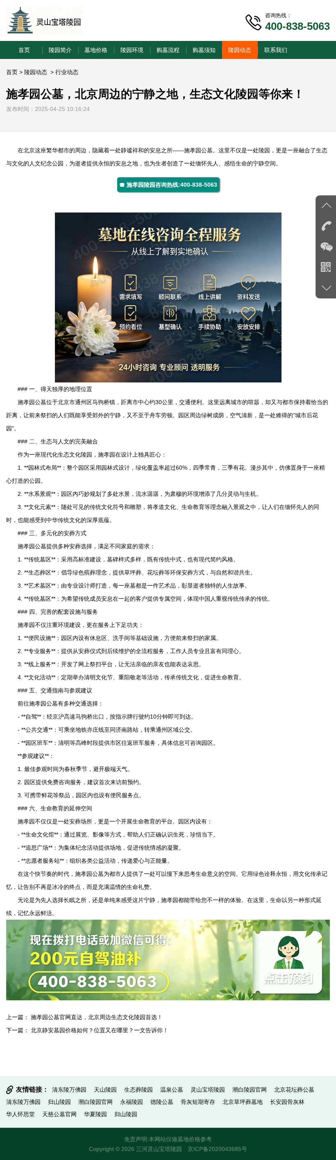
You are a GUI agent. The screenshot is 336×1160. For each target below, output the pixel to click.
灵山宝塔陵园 (208, 1089)
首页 (24, 50)
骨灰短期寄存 (198, 1102)
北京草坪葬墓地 (242, 1102)
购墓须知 (204, 50)
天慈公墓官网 (59, 1114)
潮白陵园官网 (249, 1089)
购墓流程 (168, 50)
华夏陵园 (95, 1114)
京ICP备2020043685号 (217, 1149)
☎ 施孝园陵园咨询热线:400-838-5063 (168, 184)
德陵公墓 (161, 1102)
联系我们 (275, 50)
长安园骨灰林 (287, 1102)
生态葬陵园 (138, 1089)
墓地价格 (95, 50)
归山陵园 (59, 1102)
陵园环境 (131, 50)
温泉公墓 (171, 1089)
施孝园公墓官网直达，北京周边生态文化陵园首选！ (97, 1017)
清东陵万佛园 (69, 1089)
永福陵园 (131, 1102)
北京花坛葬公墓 (294, 1089)
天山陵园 (105, 1089)
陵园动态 (239, 50)
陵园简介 (60, 50)
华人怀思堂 (20, 1114)
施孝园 (192, 150)
